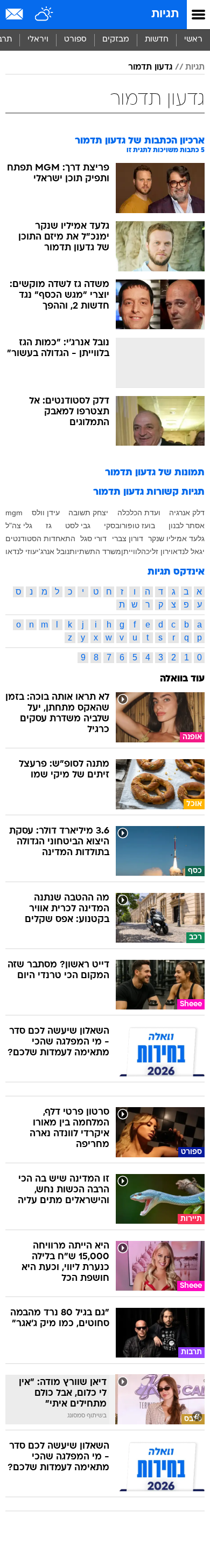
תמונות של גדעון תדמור (155, 472)
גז (49, 525)
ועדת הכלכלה (138, 512)
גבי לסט (77, 525)
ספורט (75, 40)
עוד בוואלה (182, 679)
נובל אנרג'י (53, 551)
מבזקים (115, 40)
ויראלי (37, 40)
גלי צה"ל (18, 525)
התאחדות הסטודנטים (40, 538)
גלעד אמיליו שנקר (176, 538)
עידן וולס (46, 512)
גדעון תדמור (150, 67)
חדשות (157, 40)
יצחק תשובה (88, 512)
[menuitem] (156, 40)
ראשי (193, 40)
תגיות (165, 14)
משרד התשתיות (95, 551)
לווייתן (131, 551)
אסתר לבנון (187, 525)
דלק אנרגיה (187, 512)
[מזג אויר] (44, 14)
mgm (14, 512)
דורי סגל (93, 538)
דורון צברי (127, 538)
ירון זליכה (156, 551)
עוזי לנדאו (21, 551)
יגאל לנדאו (188, 551)
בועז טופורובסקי (129, 525)
